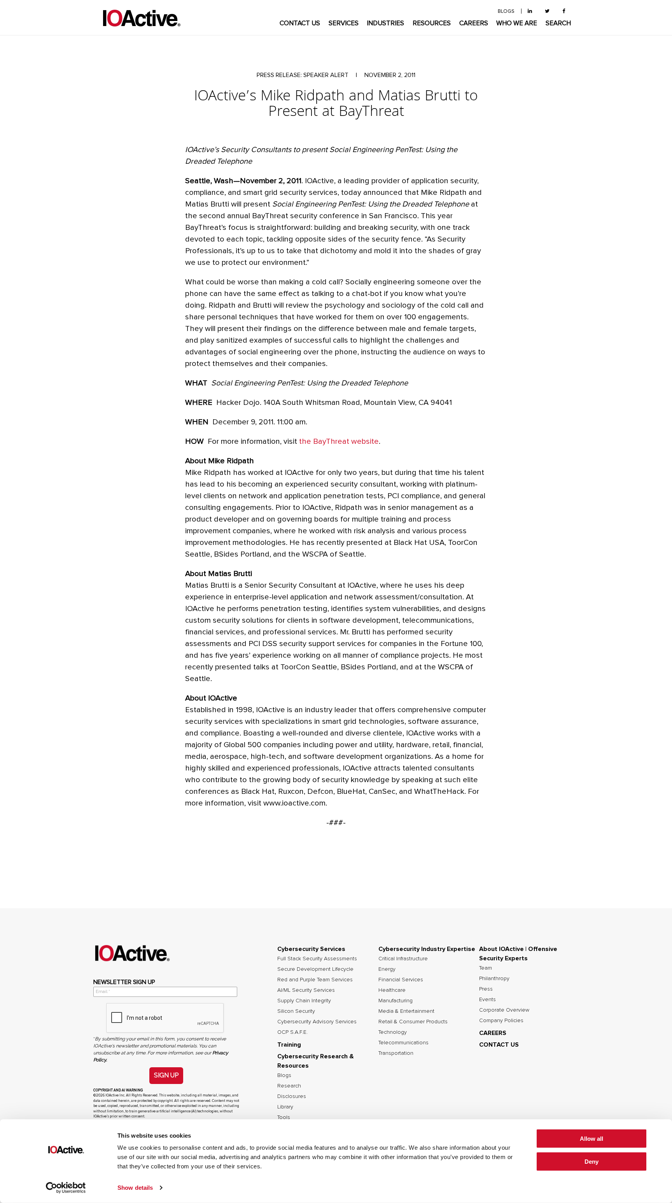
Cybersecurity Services (311, 949)
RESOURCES (432, 23)
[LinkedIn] (530, 11)
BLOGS (506, 11)
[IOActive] (141, 18)
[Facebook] (563, 11)
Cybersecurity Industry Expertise (426, 949)
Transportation (395, 1053)
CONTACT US (300, 23)
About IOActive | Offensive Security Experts (518, 953)
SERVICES (344, 23)
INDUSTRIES (385, 23)
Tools (283, 1117)
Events (487, 999)
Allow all (591, 1138)
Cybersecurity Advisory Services (317, 1021)
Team (485, 968)
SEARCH (558, 23)
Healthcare (392, 990)
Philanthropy (494, 978)
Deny (591, 1161)
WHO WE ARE (516, 23)
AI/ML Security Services (306, 990)
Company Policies (501, 1020)
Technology (392, 1032)
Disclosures (291, 1096)
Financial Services (400, 979)
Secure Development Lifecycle (315, 969)
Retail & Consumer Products (413, 1021)
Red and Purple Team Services (315, 979)
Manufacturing (395, 1000)
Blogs (284, 1075)
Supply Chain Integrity (304, 1000)
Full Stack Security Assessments (317, 958)
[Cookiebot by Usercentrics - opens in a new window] (66, 1188)
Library (285, 1107)
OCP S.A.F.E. (292, 1032)
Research (289, 1086)
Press (486, 989)
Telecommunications (403, 1042)
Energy (387, 969)
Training (289, 1045)
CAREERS (473, 23)
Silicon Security (296, 1011)
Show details (135, 1187)
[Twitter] (547, 11)
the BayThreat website (339, 441)
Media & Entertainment (406, 1011)
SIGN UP (166, 1075)
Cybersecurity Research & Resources (315, 1061)
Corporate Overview (504, 1010)
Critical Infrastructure (403, 958)
